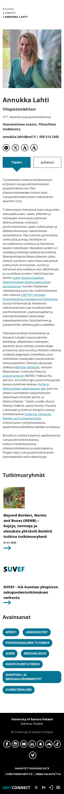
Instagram (15, 745)
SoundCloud (48, 745)
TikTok (57, 745)
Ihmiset (10, 13)
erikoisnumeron (13, 376)
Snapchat (40, 745)
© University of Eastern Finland (32, 725)
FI (43, 787)
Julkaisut (47, 162)
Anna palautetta (48, 774)
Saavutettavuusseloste (32, 768)
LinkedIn (32, 745)
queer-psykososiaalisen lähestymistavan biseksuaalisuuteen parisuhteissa (27, 282)
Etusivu (8, 9)
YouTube (23, 745)
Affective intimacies (27, 367)
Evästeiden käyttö (20, 774)
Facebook (7, 745)
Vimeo (32, 756)
